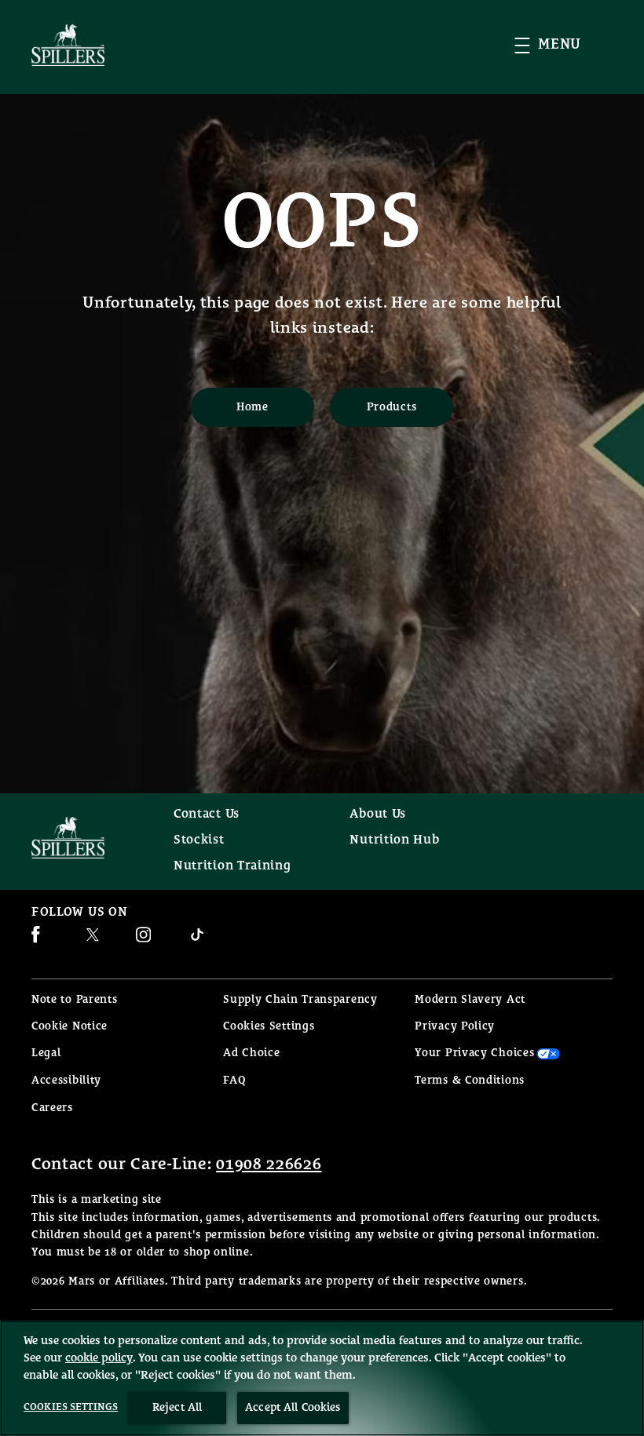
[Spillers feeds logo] (86, 837)
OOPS (322, 223)
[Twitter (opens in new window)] (92, 940)
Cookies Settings (268, 1027)
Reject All (177, 1407)
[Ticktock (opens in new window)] (197, 940)
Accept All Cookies (293, 1407)
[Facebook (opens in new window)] (35, 940)
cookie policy (99, 1358)
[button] (563, 45)
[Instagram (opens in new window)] (143, 940)
